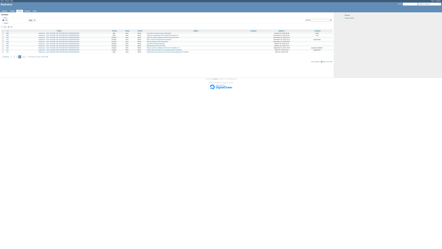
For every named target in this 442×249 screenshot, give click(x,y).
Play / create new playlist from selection (159, 39)
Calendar (27, 11)
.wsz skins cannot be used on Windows (159, 33)
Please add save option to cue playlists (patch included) (164, 50)
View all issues (349, 18)
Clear (11, 27)
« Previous (5, 57)
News (35, 11)
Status (6, 20)
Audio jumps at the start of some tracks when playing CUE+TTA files (168, 52)
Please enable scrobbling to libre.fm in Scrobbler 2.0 (163, 48)
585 (7, 35)
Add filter (307, 20)
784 (7, 52)
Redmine (215, 79)
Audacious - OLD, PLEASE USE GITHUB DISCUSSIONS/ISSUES (58, 33)
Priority (140, 31)
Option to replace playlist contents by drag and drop (163, 37)
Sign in (433, 0)
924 (7, 37)
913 (7, 39)
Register (438, 0)
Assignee (253, 31)
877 (7, 50)
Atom (324, 61)
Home (2, 0)
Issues (19, 11)
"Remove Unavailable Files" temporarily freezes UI (162, 35)
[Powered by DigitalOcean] (221, 88)
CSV (328, 61)
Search (400, 4)
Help (11, 0)
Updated (281, 31)
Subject (195, 31)
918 (7, 41)
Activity (12, 11)
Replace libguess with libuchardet (157, 41)
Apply (5, 27)
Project (59, 31)
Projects (7, 0)
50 (44, 57)
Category (317, 31)
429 (7, 48)
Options (6, 23)
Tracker (114, 31)
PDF (331, 61)
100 (47, 57)
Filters (5, 18)
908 (7, 43)
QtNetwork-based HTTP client (156, 46)
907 (7, 46)
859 (7, 33)
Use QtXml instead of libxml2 (156, 43)
